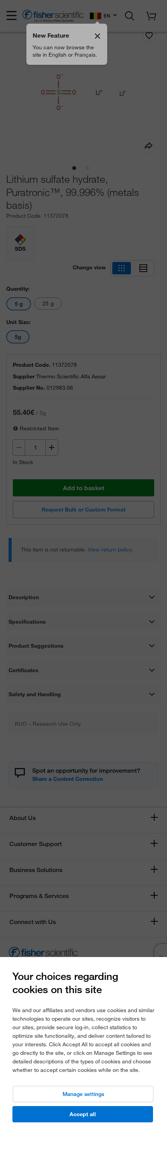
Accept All (83, 1114)
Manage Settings (83, 1094)
